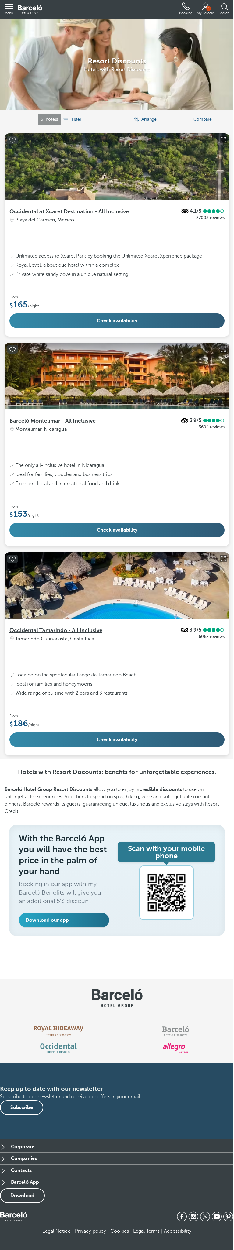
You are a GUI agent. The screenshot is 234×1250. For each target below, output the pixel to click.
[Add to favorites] (12, 140)
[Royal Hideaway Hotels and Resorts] (58, 1030)
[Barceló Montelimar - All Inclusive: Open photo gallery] (223, 349)
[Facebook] (182, 1216)
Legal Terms (146, 1231)
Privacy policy (90, 1231)
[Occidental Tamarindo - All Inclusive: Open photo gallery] (223, 558)
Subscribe (21, 1107)
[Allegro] (175, 1048)
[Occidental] (58, 1048)
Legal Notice (56, 1231)
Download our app (47, 920)
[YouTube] (217, 1216)
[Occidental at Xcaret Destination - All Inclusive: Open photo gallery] (223, 139)
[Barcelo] (175, 1030)
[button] (9, 9)
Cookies (119, 1231)
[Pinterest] (228, 1216)
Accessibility (177, 1231)
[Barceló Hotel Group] (30, 9)
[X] (205, 1216)
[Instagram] (193, 1216)
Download (22, 1195)
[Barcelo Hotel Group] (13, 1216)
